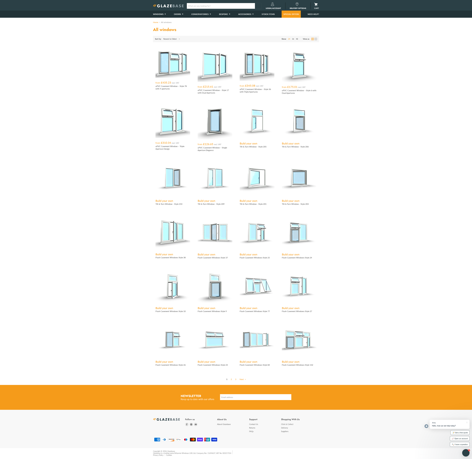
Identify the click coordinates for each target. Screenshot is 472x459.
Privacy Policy (158, 455)
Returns (252, 428)
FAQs (251, 431)
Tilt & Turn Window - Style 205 (253, 146)
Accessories (245, 14)
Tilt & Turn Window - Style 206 (295, 146)
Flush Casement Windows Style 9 (212, 311)
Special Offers (291, 14)
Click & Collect (287, 424)
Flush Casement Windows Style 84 (255, 365)
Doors (177, 14)
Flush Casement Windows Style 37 (213, 257)
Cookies (169, 455)
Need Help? (313, 14)
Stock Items (268, 14)
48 (297, 39)
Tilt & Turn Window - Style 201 (253, 204)
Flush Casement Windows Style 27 (297, 311)
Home (155, 22)
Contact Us (253, 424)
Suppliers (284, 431)
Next (242, 379)
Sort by (158, 39)
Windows (158, 14)
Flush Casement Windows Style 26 (170, 365)
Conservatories (200, 14)
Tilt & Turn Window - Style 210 (168, 204)
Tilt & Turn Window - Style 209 (211, 204)
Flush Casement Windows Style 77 (255, 311)
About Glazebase (224, 424)
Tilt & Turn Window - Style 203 (295, 204)
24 (289, 39)
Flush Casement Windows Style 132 (297, 365)
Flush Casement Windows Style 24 (297, 257)
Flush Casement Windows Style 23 (213, 365)
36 (293, 39)
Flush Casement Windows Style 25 (255, 257)
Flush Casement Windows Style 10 (170, 311)
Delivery (284, 428)
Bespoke (223, 14)
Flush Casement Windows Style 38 (170, 257)
